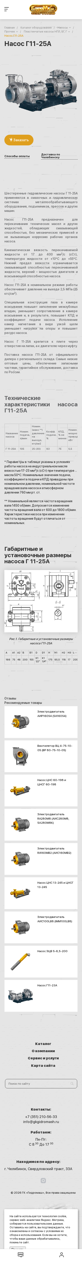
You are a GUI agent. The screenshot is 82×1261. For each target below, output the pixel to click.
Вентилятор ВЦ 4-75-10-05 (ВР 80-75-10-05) (54, 748)
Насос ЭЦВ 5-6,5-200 (52, 951)
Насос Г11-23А (47, 985)
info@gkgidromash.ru (41, 1122)
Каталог (43, 1044)
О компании (43, 1051)
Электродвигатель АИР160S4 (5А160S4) (51, 714)
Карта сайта (43, 1066)
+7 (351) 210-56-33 (41, 1117)
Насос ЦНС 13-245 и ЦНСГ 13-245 (55, 885)
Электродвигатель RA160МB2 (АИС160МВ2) (54, 850)
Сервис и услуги (43, 1058)
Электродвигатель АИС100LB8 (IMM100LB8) (54, 919)
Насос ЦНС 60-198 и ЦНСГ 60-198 (51, 782)
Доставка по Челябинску (50, 156)
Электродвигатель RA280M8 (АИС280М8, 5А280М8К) (53, 818)
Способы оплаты (17, 156)
